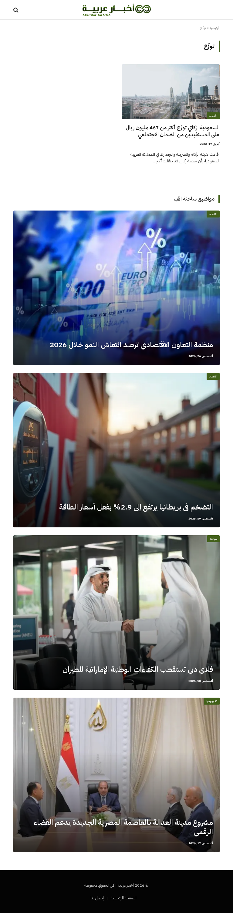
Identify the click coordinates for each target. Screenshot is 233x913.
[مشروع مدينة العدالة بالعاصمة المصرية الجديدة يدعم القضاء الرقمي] (116, 775)
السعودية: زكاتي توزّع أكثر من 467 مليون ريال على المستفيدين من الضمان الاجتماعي (173, 131)
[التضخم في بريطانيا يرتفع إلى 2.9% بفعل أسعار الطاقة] (116, 450)
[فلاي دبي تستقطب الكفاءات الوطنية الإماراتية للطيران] (116, 612)
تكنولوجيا (211, 701)
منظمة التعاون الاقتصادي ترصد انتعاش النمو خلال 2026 (131, 345)
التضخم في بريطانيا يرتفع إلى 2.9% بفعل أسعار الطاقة (136, 507)
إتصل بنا (97, 898)
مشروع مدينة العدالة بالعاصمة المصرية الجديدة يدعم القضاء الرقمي (123, 827)
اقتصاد (213, 116)
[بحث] (16, 10)
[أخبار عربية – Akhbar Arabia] (116, 10)
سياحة (213, 538)
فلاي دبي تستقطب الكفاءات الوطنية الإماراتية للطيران (137, 669)
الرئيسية (215, 28)
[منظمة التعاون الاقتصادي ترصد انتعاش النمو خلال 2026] (116, 288)
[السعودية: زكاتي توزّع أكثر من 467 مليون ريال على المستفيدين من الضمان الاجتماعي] (171, 91)
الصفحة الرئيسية (124, 898)
